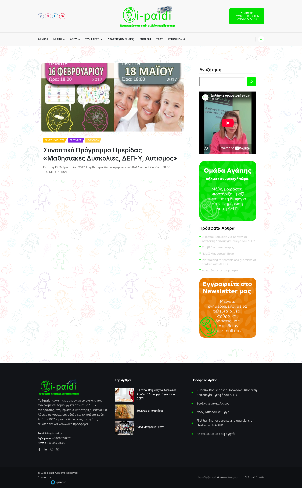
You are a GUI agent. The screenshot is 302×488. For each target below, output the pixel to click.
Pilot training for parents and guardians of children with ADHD (229, 262)
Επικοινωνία (176, 39)
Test (159, 39)
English (145, 39)
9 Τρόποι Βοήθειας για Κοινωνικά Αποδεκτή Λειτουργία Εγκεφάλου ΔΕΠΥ (228, 239)
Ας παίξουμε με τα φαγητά (220, 270)
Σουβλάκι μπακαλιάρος (218, 247)
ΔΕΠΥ (73, 39)
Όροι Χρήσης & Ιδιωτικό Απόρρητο (218, 477)
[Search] (251, 81)
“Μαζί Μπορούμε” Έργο (218, 253)
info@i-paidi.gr (53, 433)
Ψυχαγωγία (93, 140)
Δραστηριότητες (54, 140)
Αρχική (43, 39)
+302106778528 (61, 438)
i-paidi (57, 39)
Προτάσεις (76, 140)
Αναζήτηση (210, 70)
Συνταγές (92, 39)
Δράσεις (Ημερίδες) (120, 39)
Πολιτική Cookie (254, 477)
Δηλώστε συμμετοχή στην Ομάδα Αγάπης (247, 16)
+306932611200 (56, 443)
